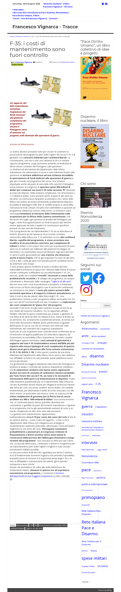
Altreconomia (22, 525)
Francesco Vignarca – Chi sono (58, 6)
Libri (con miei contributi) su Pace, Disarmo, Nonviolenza (41, 12)
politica (101, 477)
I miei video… (19, 9)
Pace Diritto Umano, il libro (26, 15)
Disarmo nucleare (95, 364)
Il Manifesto (101, 406)
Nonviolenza (89, 456)
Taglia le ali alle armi (34, 528)
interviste (89, 442)
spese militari (94, 558)
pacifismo (98, 470)
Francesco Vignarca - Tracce (45, 26)
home (12, 36)
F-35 (31, 525)
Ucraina (102, 566)
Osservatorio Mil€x (90, 462)
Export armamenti (89, 378)
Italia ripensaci (88, 449)
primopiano (93, 497)
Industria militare (92, 421)
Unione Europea (88, 572)
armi (85, 336)
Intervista (96, 435)
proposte (86, 505)
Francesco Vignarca (23, 62)
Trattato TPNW (88, 566)
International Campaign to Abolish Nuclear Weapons (92, 428)
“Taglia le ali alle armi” (61, 281)
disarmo (97, 356)
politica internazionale (94, 484)
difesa (84, 356)
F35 (35, 525)
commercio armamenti (93, 348)
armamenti (105, 329)
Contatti (53, 18)
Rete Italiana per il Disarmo (91, 543)
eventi (103, 371)
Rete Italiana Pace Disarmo (91, 512)
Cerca (83, 300)
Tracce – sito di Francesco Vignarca (30, 18)
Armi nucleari (98, 336)
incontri (87, 414)
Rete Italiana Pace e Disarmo (93, 527)
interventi (85, 435)
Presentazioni (87, 490)
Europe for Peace (89, 372)
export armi (87, 384)
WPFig (109, 590)
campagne (102, 342)
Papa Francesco (88, 478)
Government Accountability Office (53, 525)
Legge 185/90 (102, 450)
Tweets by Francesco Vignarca (94, 315)
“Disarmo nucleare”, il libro (56, 3)
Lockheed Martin (17, 528)
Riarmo (85, 551)
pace (86, 469)
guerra (87, 406)
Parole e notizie (22, 36)
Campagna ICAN (88, 343)
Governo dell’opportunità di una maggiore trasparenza (37, 474)
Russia (94, 550)
